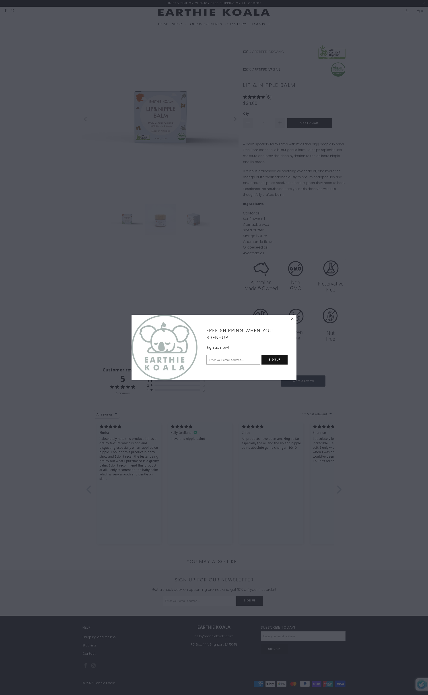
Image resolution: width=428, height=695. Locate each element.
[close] (292, 319)
